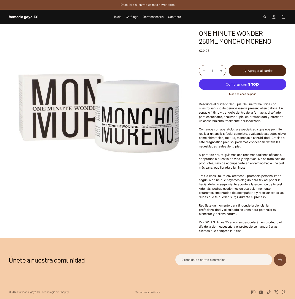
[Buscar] (265, 17)
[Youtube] (260, 292)
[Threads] (283, 292)
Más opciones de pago (242, 93)
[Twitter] (276, 292)
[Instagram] (253, 292)
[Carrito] (283, 17)
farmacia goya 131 (30, 292)
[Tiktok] (268, 292)
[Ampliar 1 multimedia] (99, 114)
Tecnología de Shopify (55, 292)
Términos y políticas (147, 292)
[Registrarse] (280, 260)
